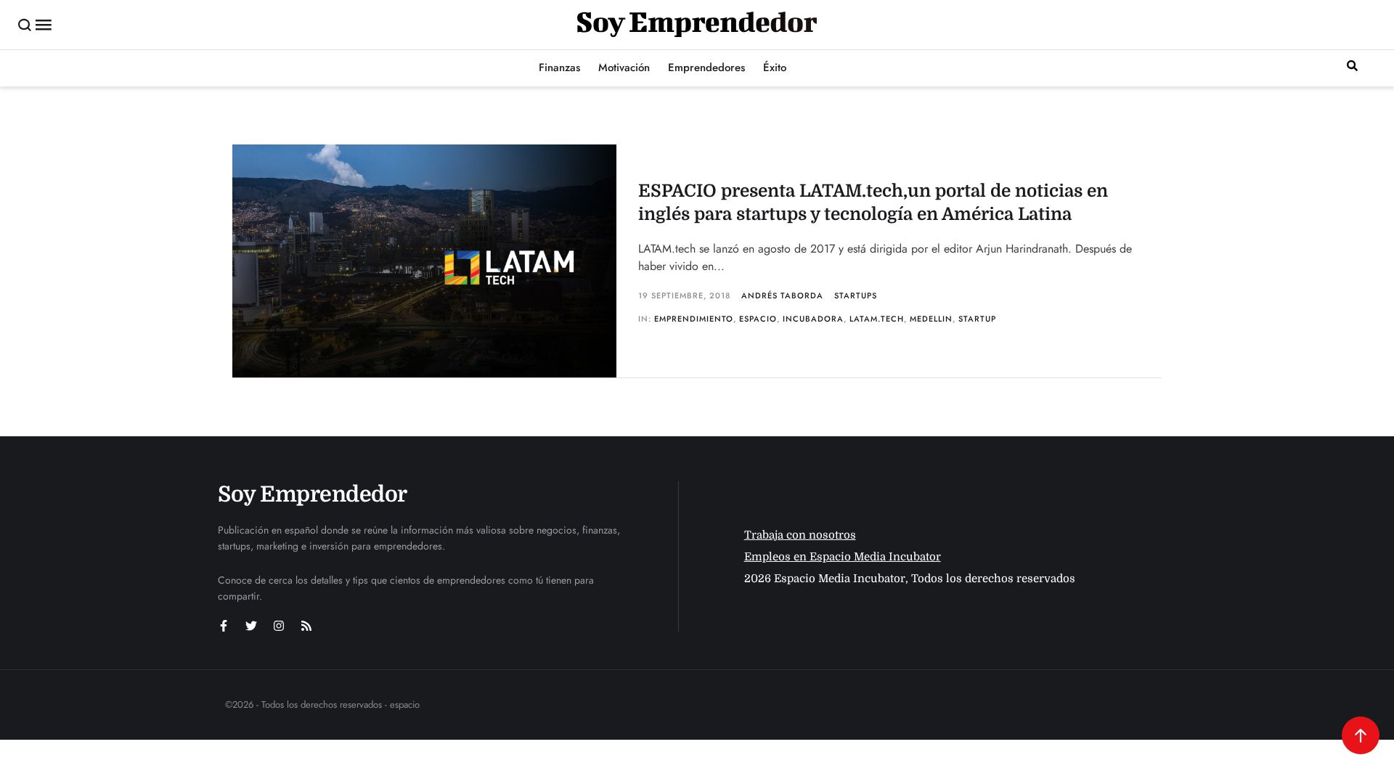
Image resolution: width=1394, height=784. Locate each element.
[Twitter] (251, 626)
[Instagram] (279, 626)
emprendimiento (693, 318)
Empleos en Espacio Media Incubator (842, 556)
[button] (25, 25)
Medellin (931, 318)
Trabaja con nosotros (800, 535)
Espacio (758, 318)
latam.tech (876, 318)
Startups (855, 295)
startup (977, 318)
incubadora (813, 318)
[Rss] (306, 626)
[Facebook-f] (223, 626)
